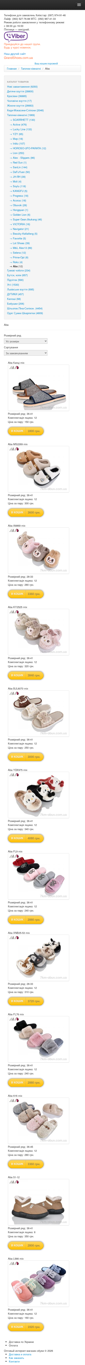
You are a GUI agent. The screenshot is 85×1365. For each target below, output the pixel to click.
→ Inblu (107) (16, 143)
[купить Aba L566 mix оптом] (38, 1283)
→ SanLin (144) (17, 167)
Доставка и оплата (20, 1354)
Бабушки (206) (15, 303)
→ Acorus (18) (16, 200)
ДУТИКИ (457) (15, 294)
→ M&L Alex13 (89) (19, 248)
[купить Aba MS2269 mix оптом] (38, 469)
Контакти (14, 1361)
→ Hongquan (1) (17, 210)
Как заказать (16, 1358)
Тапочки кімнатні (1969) (21, 115)
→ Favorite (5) (16, 238)
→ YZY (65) (15, 134)
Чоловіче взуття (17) (19, 101)
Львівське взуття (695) (20, 289)
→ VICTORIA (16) (18, 224)
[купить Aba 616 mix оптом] (38, 1121)
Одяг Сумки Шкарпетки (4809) (25, 313)
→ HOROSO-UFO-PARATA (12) (26, 148)
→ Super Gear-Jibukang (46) (24, 219)
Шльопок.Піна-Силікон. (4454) (24, 308)
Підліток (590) (15, 280)
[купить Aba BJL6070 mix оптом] (38, 713)
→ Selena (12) (16, 252)
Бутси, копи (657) (17, 275)
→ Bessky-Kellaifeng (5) (22, 233)
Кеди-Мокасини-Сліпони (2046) (25, 110)
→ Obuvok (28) (17, 205)
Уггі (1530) (13, 284)
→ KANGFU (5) (17, 191)
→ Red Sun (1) (16, 162)
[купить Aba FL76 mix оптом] (38, 1039)
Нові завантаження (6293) (22, 86)
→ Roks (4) (15, 262)
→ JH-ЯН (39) (16, 177)
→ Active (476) (17, 124)
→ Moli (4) (14, 181)
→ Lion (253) (15, 153)
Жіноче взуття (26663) (20, 105)
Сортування (11, 347)
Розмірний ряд (12, 335)
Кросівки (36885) (17, 96)
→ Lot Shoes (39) (18, 243)
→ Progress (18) (17, 195)
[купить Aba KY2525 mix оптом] (38, 632)
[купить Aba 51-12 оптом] (38, 1202)
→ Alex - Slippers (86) (21, 158)
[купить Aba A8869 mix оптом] (38, 550)
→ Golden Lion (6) (18, 214)
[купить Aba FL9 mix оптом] (38, 876)
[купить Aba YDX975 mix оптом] (38, 795)
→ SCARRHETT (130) (21, 120)
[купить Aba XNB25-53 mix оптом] (38, 958)
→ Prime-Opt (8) (17, 257)
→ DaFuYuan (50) (18, 172)
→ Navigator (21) (18, 229)
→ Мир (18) (15, 139)
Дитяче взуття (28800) (20, 91)
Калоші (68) (14, 299)
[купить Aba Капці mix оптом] (38, 388)
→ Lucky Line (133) (19, 129)
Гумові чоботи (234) (18, 270)
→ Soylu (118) (16, 186)
